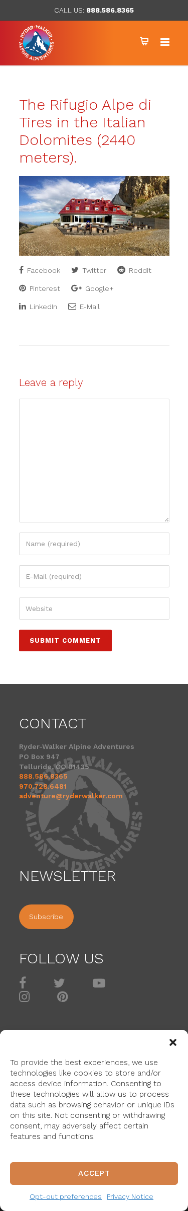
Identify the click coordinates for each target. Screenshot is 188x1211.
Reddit (139, 270)
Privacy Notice (130, 1196)
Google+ (98, 288)
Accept (94, 1173)
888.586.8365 (110, 10)
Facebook (42, 270)
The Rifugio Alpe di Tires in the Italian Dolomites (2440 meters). (85, 131)
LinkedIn (42, 306)
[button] (173, 1042)
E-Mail (89, 306)
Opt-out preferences (66, 1196)
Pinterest (44, 288)
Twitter (93, 270)
